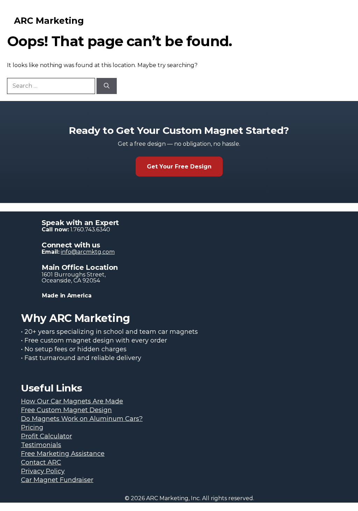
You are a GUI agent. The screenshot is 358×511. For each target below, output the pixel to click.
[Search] (106, 86)
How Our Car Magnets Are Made (72, 401)
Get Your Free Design (179, 166)
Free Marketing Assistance (63, 454)
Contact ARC (41, 462)
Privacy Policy (43, 471)
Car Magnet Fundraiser (57, 480)
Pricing (32, 427)
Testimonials (41, 445)
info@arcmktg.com (88, 252)
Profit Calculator (46, 436)
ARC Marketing (49, 20)
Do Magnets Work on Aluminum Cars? (82, 419)
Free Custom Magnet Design (66, 410)
